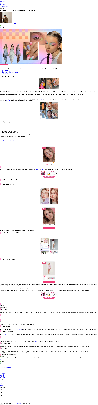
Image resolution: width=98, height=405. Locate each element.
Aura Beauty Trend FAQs (5, 73)
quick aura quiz (8, 100)
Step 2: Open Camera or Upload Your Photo (8, 141)
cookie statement (19, 403)
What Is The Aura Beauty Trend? (6, 70)
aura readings (40, 99)
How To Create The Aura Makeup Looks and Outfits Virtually (10, 72)
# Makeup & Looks (2, 359)
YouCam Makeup (37, 341)
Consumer (4, 1)
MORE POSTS (4, 373)
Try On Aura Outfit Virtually (48, 282)
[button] (49, 2)
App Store (37, 169)
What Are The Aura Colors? (6, 71)
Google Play (42, 169)
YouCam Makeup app (41, 134)
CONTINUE (2, 404)
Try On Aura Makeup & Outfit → (4, 64)
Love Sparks (45, 205)
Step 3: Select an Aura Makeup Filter (7, 142)
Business (1, 1)
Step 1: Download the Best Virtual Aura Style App (9, 140)
